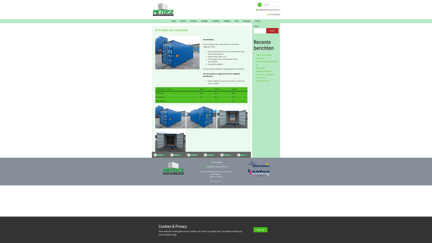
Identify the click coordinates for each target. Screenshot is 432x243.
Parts (236, 21)
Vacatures (246, 21)
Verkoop (194, 21)
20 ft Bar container (265, 74)
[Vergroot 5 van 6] (213, 132)
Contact (257, 21)
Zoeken (256, 26)
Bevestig (260, 229)
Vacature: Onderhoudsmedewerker (267, 61)
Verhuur (183, 21)
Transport (204, 21)
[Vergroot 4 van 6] (182, 132)
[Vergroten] (197, 39)
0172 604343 (274, 14)
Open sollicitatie (264, 55)
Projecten (215, 21)
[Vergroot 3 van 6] (244, 108)
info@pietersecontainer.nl (269, 10)
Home (174, 21)
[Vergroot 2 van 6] (213, 108)
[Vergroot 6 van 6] (244, 132)
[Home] (163, 9)
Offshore (227, 21)
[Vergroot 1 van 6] (182, 108)
